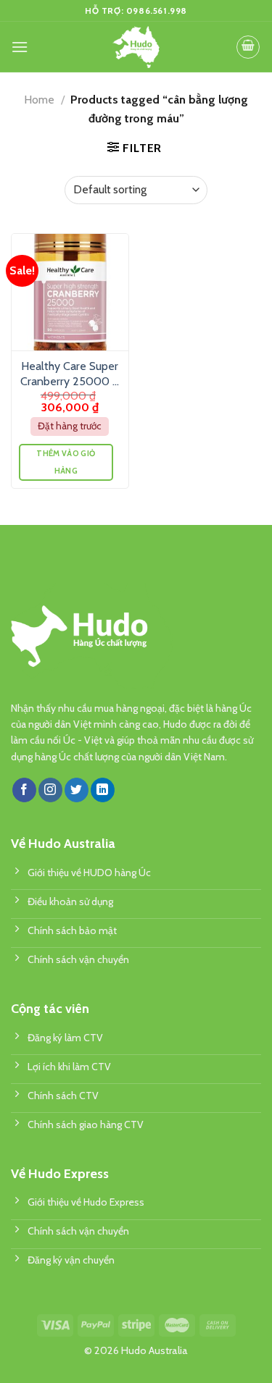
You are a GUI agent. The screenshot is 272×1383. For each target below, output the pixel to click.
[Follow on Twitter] (76, 790)
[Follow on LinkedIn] (103, 790)
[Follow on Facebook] (24, 790)
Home (39, 99)
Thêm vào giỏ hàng (65, 462)
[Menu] (19, 46)
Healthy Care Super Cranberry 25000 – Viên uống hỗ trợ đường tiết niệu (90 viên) (69, 374)
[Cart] (248, 47)
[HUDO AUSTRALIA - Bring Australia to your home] (136, 47)
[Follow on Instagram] (50, 790)
